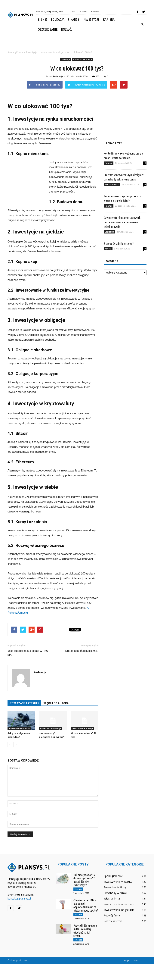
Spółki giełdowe (113, 876)
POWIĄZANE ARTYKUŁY (24, 703)
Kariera (109, 19)
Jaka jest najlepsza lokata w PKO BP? (28, 652)
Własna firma (112, 898)
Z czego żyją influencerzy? (119, 243)
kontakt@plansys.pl (19, 898)
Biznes (43, 19)
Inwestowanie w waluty (118, 881)
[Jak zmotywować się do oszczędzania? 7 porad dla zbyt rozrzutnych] (63, 878)
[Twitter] (143, 11)
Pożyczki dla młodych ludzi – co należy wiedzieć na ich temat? (85, 930)
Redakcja (58, 76)
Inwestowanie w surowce (119, 904)
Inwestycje (91, 19)
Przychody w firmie (115, 893)
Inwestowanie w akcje (82, 59)
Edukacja (57, 19)
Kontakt (95, 11)
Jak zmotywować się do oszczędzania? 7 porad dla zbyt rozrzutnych (84, 880)
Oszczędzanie (48, 29)
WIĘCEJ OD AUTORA (56, 703)
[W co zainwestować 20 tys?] (84, 720)
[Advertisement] (77, 42)
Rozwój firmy (112, 915)
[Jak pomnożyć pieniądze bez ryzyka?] (53, 720)
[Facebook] (137, 11)
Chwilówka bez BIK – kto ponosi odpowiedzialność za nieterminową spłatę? (85, 905)
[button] (141, 24)
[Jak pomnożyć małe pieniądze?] (21, 720)
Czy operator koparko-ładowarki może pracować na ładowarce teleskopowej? (122, 222)
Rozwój (66, 29)
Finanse (73, 19)
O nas (72, 11)
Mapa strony (130, 960)
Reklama (83, 11)
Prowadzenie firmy (115, 887)
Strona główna (15, 52)
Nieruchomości (112, 184)
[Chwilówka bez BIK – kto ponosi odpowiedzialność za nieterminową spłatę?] (63, 904)
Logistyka (109, 231)
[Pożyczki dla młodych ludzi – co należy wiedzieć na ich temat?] (63, 929)
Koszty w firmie (113, 921)
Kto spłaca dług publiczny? (81, 651)
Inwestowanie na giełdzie (119, 910)
